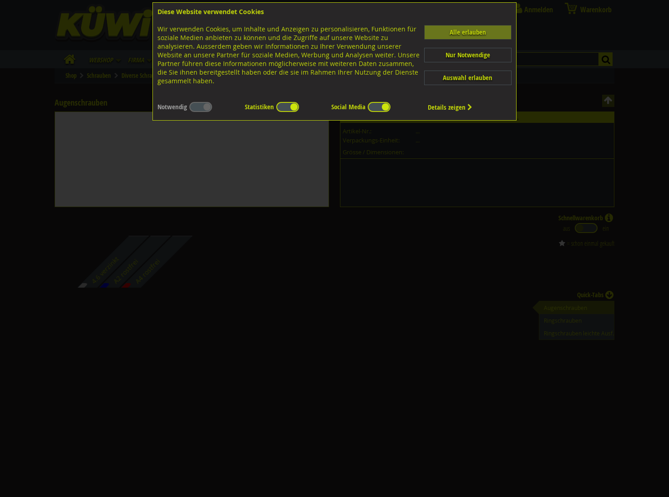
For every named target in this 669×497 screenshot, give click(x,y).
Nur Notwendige (468, 55)
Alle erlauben (468, 32)
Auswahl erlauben (467, 77)
